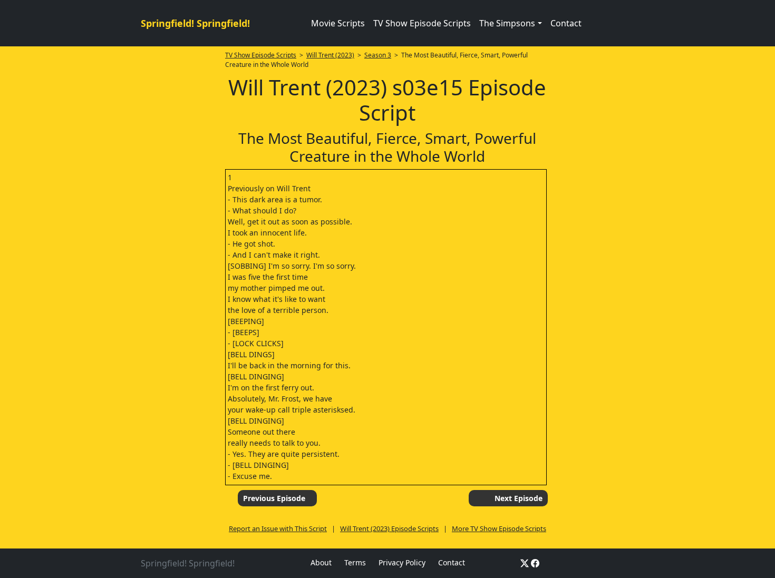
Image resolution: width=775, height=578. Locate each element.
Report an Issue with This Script (278, 528)
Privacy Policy (402, 562)
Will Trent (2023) (330, 55)
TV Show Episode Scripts (422, 23)
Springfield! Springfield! (195, 23)
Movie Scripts (338, 23)
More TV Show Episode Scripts (499, 528)
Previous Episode (274, 498)
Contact (566, 23)
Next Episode (518, 498)
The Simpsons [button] (507, 23)
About (321, 562)
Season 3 (377, 55)
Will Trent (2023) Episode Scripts (389, 528)
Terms (355, 562)
